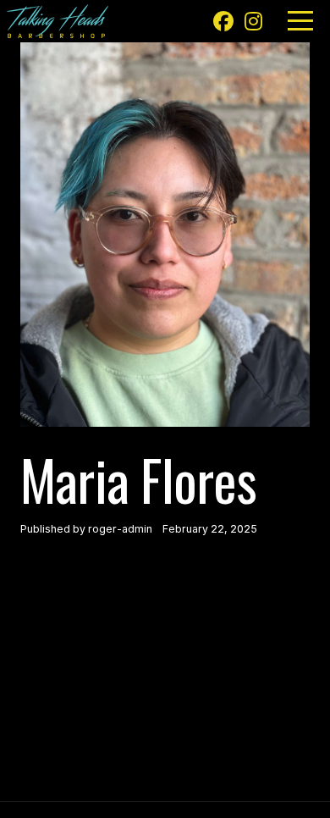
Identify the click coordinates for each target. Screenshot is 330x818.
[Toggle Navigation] (300, 21)
